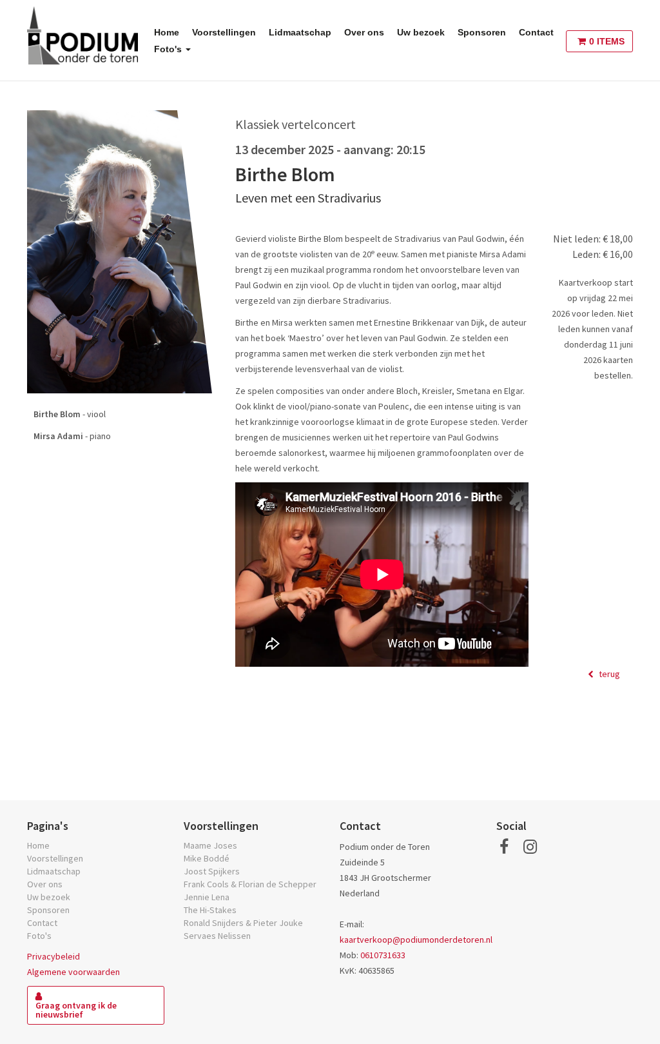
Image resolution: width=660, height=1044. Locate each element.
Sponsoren (482, 32)
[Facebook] (504, 846)
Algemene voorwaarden (73, 972)
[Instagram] (530, 846)
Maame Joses (210, 845)
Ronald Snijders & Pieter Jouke (243, 923)
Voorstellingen (224, 32)
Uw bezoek (421, 32)
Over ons (364, 32)
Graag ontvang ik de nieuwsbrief (76, 1010)
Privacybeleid (53, 956)
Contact (536, 32)
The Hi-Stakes (210, 910)
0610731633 (382, 955)
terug (608, 674)
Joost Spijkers (212, 871)
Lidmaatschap (300, 32)
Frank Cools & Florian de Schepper (250, 884)
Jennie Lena (206, 897)
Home (166, 32)
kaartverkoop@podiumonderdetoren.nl (416, 939)
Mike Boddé (206, 858)
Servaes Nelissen (217, 935)
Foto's (169, 49)
